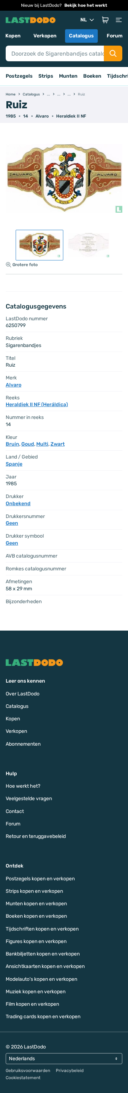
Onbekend (18, 504)
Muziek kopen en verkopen (35, 992)
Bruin (12, 444)
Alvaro (42, 116)
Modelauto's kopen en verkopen (41, 979)
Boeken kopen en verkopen (36, 916)
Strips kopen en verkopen (34, 891)
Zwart (57, 444)
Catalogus (81, 36)
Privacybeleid (70, 1070)
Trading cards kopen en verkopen (43, 1017)
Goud (27, 444)
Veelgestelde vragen (29, 799)
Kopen (13, 36)
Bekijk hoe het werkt (85, 5)
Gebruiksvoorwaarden (28, 1070)
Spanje (14, 464)
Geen (12, 523)
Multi (42, 444)
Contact (15, 811)
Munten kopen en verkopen (36, 904)
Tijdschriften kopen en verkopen (42, 929)
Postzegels (19, 76)
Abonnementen (23, 744)
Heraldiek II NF (71, 116)
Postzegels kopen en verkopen (40, 879)
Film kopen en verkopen (32, 1004)
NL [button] (83, 20)
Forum (115, 36)
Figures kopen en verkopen (36, 941)
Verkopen (45, 36)
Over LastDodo (22, 694)
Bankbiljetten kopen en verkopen (43, 954)
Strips (45, 76)
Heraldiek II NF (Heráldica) (37, 405)
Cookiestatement (23, 1077)
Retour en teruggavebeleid (36, 836)
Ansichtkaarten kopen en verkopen (45, 966)
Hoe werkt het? (23, 786)
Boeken (92, 76)
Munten (68, 76)
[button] (105, 20)
